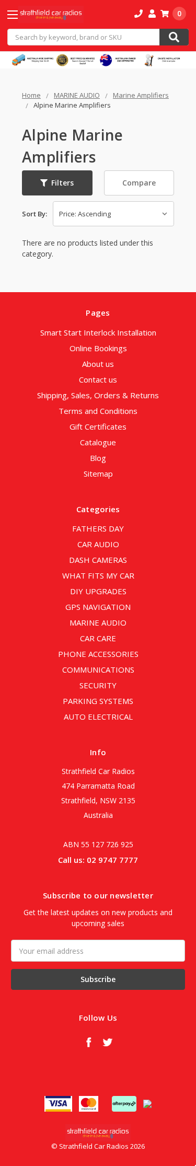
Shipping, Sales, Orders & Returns (98, 395)
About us (98, 364)
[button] (57, 182)
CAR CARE (98, 638)
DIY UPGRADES (98, 591)
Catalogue (98, 442)
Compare (139, 183)
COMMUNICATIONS (98, 669)
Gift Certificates (98, 426)
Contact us (98, 379)
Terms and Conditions (98, 411)
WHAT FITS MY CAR (98, 575)
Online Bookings (98, 348)
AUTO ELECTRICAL (98, 716)
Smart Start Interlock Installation (98, 332)
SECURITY (98, 685)
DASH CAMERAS (98, 560)
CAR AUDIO (98, 544)
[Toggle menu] (21, 14)
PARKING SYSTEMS (98, 701)
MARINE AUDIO (98, 622)
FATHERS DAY (98, 528)
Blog (98, 458)
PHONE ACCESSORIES (98, 654)
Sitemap (98, 473)
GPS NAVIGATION (98, 607)
